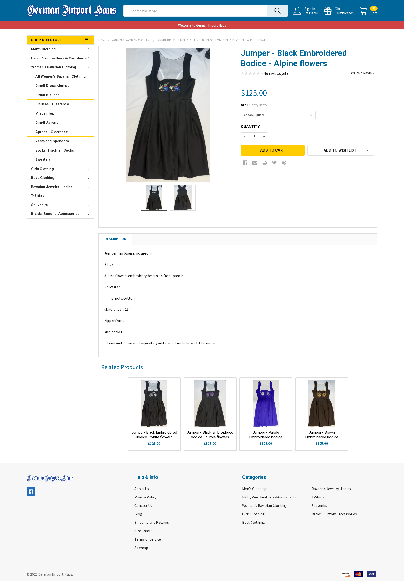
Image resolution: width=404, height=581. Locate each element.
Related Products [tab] (122, 367)
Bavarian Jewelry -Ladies (51, 187)
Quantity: (251, 126)
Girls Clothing (42, 169)
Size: (254, 105)
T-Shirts (37, 196)
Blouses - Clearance (52, 104)
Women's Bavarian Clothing (53, 67)
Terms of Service (147, 539)
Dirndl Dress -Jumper (53, 85)
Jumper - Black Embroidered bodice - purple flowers (210, 434)
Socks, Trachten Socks (54, 150)
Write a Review (362, 73)
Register (311, 13)
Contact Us (143, 505)
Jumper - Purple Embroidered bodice (265, 434)
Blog (138, 514)
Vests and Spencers (52, 141)
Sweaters (43, 159)
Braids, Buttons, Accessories (55, 214)
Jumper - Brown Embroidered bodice (321, 434)
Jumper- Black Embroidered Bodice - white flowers (154, 434)
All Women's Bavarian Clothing (60, 76)
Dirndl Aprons (46, 122)
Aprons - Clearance (51, 132)
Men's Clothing (43, 49)
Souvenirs (39, 205)
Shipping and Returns (151, 522)
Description (115, 239)
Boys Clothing (42, 178)
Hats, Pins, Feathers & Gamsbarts (59, 58)
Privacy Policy (145, 497)
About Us (141, 488)
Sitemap (141, 547)
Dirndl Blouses (47, 95)
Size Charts (143, 530)
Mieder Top (44, 113)
